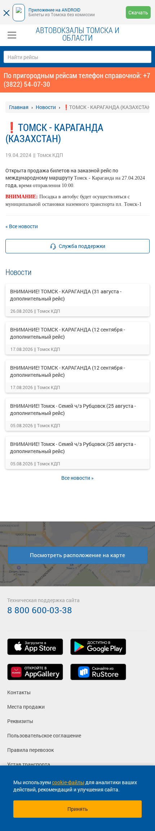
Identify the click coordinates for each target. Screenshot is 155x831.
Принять (77, 808)
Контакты (19, 692)
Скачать (138, 12)
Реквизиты (20, 721)
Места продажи (26, 706)
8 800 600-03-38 (39, 610)
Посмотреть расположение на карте (77, 555)
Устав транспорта (28, 764)
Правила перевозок (30, 749)
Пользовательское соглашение (44, 735)
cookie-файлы (68, 782)
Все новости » (77, 477)
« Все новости (21, 226)
